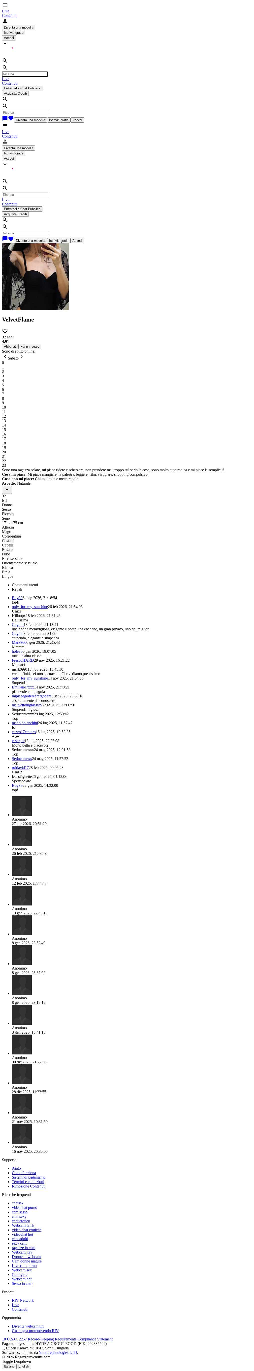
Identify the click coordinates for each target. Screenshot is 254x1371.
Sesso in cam (22, 1283)
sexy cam (19, 1243)
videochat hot (22, 1234)
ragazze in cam (23, 1248)
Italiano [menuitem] (9, 1366)
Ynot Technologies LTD (58, 1352)
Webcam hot (22, 1279)
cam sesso (20, 1212)
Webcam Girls (23, 1225)
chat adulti (20, 1239)
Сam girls (19, 1274)
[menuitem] (5, 11)
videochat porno (24, 1207)
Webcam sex (22, 1270)
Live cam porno (24, 1265)
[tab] (132, 585)
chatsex (18, 1203)
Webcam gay (22, 1252)
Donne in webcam (26, 1257)
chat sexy (19, 1216)
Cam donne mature (27, 1261)
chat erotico (21, 1221)
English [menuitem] (23, 1366)
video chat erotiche (26, 1230)
